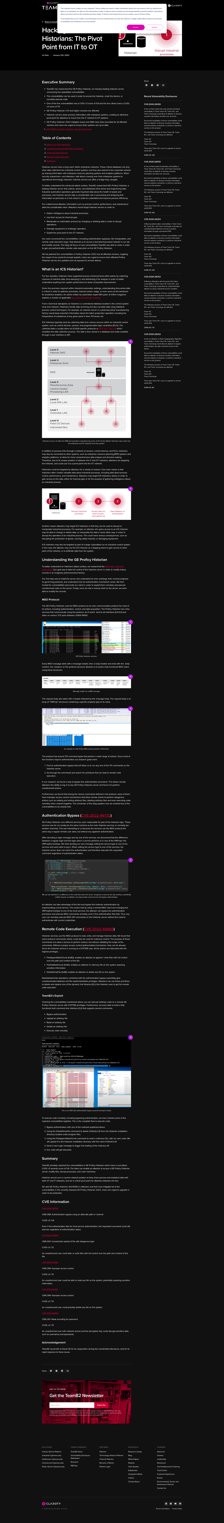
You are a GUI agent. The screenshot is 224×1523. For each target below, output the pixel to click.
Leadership (161, 1459)
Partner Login (105, 1466)
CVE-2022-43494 (50, 1262)
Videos (131, 1477)
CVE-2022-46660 (99, 929)
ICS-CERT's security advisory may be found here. (69, 129)
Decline (154, 27)
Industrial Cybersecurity (51, 1455)
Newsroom (161, 1463)
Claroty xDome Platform (51, 1451)
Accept (135, 27)
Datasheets (132, 1470)
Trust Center (162, 1470)
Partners (103, 1451)
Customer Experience (166, 1474)
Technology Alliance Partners (111, 1455)
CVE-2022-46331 (50, 1289)
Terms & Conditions (163, 1508)
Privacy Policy (145, 14)
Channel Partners (107, 1459)
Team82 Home (76, 1451)
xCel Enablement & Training (168, 1466)
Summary (51, 161)
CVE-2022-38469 (50, 1313)
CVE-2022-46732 (96, 815)
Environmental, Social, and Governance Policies (168, 1483)
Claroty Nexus (134, 1481)
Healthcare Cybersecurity (52, 1459)
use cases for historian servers (85, 297)
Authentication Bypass (57, 152)
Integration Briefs (135, 1474)
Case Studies (133, 1466)
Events (160, 1477)
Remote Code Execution (58, 156)
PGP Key (74, 1465)
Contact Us (161, 1488)
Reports (131, 1463)
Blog (130, 1455)
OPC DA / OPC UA (107, 328)
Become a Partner (107, 1463)
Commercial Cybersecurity (53, 1463)
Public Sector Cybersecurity (53, 1466)
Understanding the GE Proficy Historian (65, 148)
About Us (161, 1451)
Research (74, 1462)
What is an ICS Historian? (58, 144)
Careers (160, 1455)
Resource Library (135, 1451)
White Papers (133, 1459)
